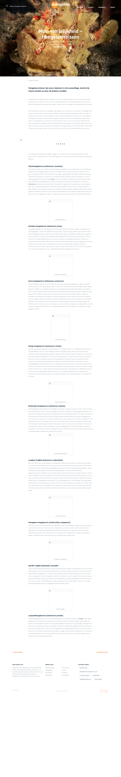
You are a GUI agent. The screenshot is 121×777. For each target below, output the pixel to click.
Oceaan (52, 179)
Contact (64, 670)
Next (103, 140)
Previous (17, 140)
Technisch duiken (84, 675)
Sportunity (64, 691)
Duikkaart (101, 7)
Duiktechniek (98, 679)
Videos (112, 7)
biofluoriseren (32, 184)
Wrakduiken (96, 675)
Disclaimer (64, 672)
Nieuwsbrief (48, 672)
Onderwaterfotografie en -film (88, 671)
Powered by (15, 690)
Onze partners (65, 667)
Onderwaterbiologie (60, 46)
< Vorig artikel (17, 652)
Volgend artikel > (102, 652)
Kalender (80, 7)
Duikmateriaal (84, 668)
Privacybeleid (65, 675)
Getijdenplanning (49, 667)
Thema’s (90, 7)
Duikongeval (48, 675)
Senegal (81, 618)
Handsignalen (48, 670)
